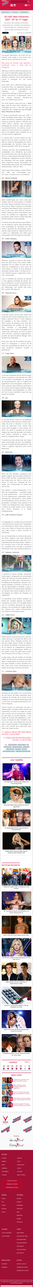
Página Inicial (5, 12)
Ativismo (4, 1208)
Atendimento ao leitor (12, 1187)
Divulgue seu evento (12, 1184)
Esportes (19, 1158)
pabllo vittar (26, 747)
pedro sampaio (22, 744)
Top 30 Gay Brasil (6, 1233)
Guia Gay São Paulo (22, 1236)
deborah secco (10, 749)
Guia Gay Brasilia (21, 1239)
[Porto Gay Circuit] (16, 1145)
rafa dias (24, 749)
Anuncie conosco (12, 1180)
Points (19, 1161)
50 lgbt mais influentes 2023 (23, 751)
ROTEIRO (4, 1154)
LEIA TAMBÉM (16, 760)
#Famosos (20, 1222)
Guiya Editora (20, 1233)
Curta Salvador (6, 1236)
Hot (3, 1202)
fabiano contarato (17, 747)
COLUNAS (4, 1229)
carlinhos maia (7, 747)
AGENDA (19, 1062)
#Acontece (20, 1208)
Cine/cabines (5, 1171)
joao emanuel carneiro (9, 751)
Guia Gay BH (20, 1246)
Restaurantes (20, 1164)
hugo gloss (18, 749)
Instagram (4, 1267)
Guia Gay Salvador (22, 1243)
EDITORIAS (20, 1195)
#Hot (18, 1212)
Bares (3, 1164)
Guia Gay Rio (20, 1253)
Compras (4, 1175)
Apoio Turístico (21, 1175)
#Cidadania (24, 12)
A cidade (4, 1158)
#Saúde (19, 1218)
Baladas (4, 1161)
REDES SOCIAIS (6, 1260)
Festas (3, 1198)
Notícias (15, 12)
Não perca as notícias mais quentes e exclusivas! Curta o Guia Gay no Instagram (16, 65)
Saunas (19, 1168)
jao (28, 744)
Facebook (4, 1264)
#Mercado (19, 1215)
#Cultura (19, 1202)
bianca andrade (12, 744)
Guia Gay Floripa (21, 1249)
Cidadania (4, 1168)
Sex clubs (19, 1171)
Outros (4, 1212)
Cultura (4, 1205)
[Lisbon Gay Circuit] (16, 1140)
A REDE (19, 1229)
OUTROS (19, 1260)
